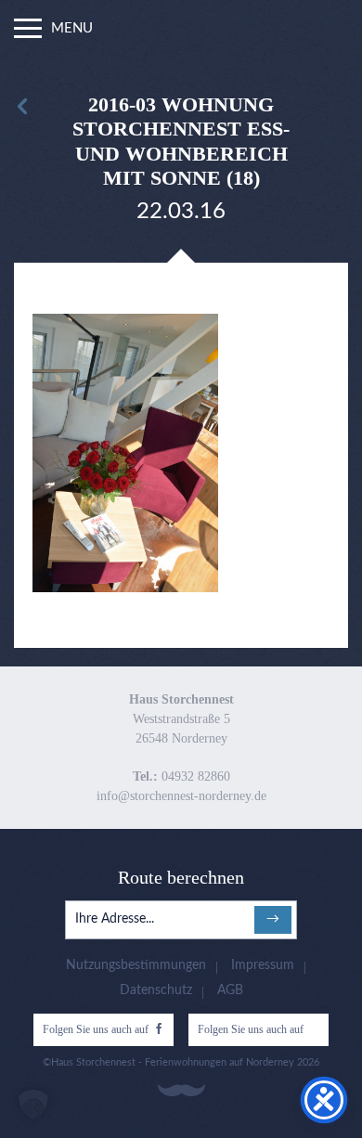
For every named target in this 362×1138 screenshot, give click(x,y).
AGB (230, 990)
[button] (33, 1104)
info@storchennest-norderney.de (181, 796)
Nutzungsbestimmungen (136, 965)
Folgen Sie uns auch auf (96, 1029)
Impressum (262, 965)
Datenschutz (156, 990)
